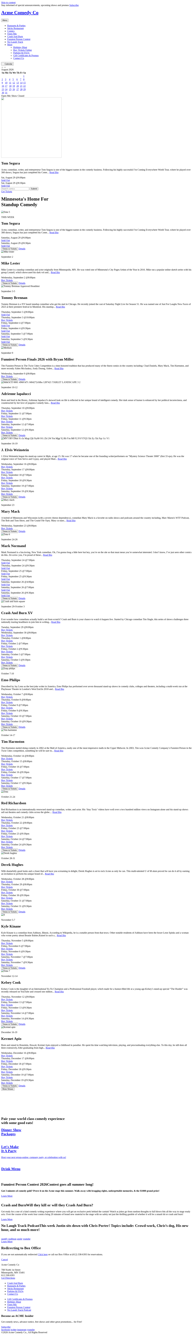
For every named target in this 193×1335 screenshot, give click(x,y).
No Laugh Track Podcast (19, 1310)
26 (14, 89)
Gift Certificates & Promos (26, 55)
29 (24, 89)
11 (10, 82)
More (9, 44)
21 (21, 86)
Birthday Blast (20, 47)
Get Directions (8, 1278)
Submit (34, 189)
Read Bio (54, 172)
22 (24, 86)
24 (6, 89)
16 (3, 86)
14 (21, 82)
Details (22, 248)
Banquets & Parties (16, 25)
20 (17, 86)
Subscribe (74, 5)
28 (21, 89)
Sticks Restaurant (15, 28)
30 (3, 92)
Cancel (4, 1259)
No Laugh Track (15, 42)
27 (17, 89)
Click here (43, 1254)
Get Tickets (6, 191)
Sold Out (5, 180)
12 (14, 82)
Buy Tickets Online (22, 50)
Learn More (7, 1196)
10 (6, 82)
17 (6, 86)
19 (14, 86)
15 (24, 82)
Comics (10, 31)
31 (6, 92)
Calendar (8, 64)
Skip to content (8, 2)
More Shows (7, 1089)
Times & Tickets (9, 249)
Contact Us (18, 58)
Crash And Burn (15, 36)
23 (3, 89)
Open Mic (12, 33)
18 (10, 86)
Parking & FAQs (21, 53)
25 (10, 89)
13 (17, 82)
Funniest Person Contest (18, 39)
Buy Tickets (7, 280)
